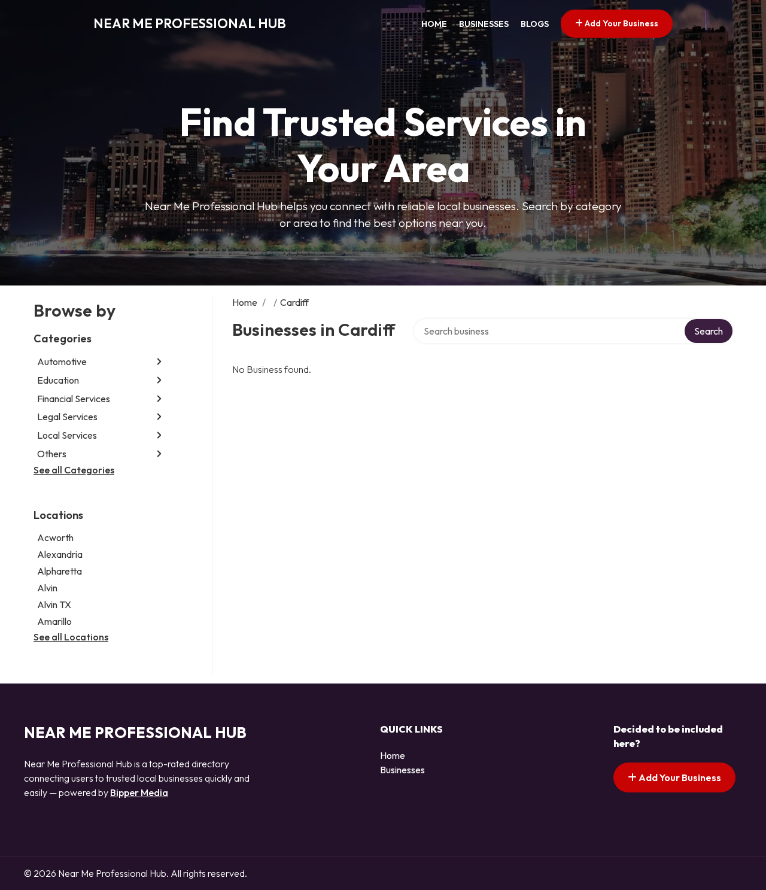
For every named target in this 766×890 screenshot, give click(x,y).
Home (434, 24)
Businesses (484, 24)
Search (708, 331)
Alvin (47, 588)
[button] (159, 362)
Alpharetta (59, 571)
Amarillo (54, 621)
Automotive (62, 361)
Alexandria (60, 554)
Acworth (55, 537)
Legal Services (67, 417)
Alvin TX (54, 604)
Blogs (535, 24)
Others (51, 454)
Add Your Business (620, 23)
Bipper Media (139, 792)
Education (58, 380)
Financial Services (73, 399)
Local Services (67, 435)
